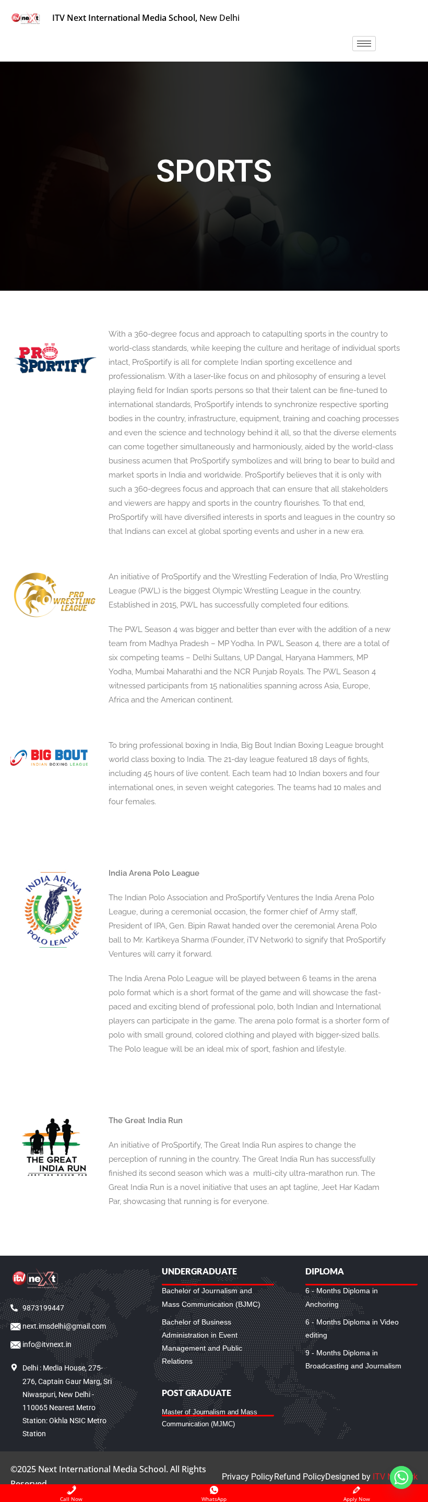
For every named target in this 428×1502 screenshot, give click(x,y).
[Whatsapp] (401, 1477)
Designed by (371, 1477)
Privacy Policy (248, 1477)
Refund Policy (299, 1477)
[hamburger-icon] (364, 43)
